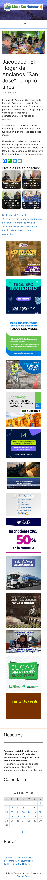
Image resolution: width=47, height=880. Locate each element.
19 (18, 816)
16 (40, 812)
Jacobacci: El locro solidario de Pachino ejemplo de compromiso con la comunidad (22, 230)
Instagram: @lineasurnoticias (18, 861)
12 (18, 812)
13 (23, 812)
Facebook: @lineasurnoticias (18, 857)
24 (6, 821)
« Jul (22, 832)
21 (29, 816)
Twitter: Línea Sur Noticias (17, 864)
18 (12, 816)
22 (34, 816)
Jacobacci (11, 215)
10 (6, 812)
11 (12, 812)
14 (29, 812)
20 (23, 816)
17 (7, 816)
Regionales (22, 215)
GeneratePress (23, 876)
